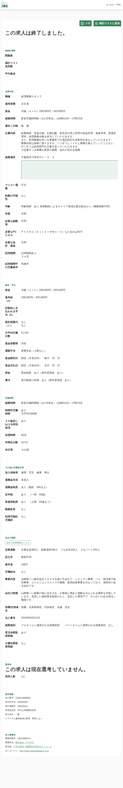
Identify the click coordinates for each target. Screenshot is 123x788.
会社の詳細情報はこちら (18, 543)
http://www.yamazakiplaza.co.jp (34, 751)
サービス (110, 5)
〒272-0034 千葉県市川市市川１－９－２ (32, 746)
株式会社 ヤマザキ (24, 742)
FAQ (118, 5)
